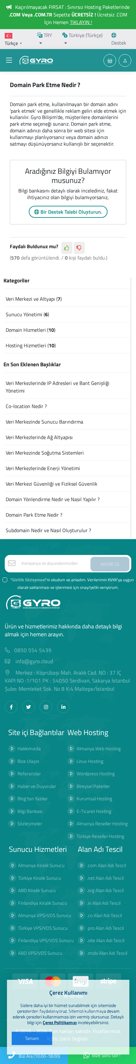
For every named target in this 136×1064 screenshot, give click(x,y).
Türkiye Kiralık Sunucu (39, 878)
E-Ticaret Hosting (94, 811)
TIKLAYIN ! (81, 22)
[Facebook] (11, 707)
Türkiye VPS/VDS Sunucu (43, 928)
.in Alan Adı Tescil (104, 903)
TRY (47, 35)
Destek (118, 43)
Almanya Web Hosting (99, 748)
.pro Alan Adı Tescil (105, 928)
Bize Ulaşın (28, 761)
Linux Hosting (90, 761)
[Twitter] (28, 707)
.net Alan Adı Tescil (105, 878)
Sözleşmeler (29, 823)
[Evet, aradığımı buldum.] (66, 248)
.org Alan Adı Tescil (105, 890)
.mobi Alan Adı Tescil (107, 953)
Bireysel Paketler (93, 786)
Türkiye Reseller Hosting (100, 836)
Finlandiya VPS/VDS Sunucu (46, 940)
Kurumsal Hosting (94, 798)
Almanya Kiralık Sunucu (41, 865)
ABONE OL (110, 564)
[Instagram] (46, 707)
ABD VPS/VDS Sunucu (40, 953)
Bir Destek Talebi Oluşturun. (70, 212)
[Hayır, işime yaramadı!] (79, 248)
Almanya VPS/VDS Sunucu (44, 915)
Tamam (32, 1038)
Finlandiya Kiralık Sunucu (42, 903)
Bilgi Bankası (29, 811)
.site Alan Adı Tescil (105, 940)
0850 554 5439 (33, 650)
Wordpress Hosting (96, 773)
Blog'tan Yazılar (32, 798)
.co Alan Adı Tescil (104, 915)
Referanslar (29, 773)
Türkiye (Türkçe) (84, 35)
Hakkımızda (29, 748)
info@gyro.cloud (34, 661)
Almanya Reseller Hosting (102, 823)
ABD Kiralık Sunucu (37, 890)
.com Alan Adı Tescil (106, 865)
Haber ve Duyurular (36, 786)
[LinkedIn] (63, 707)
